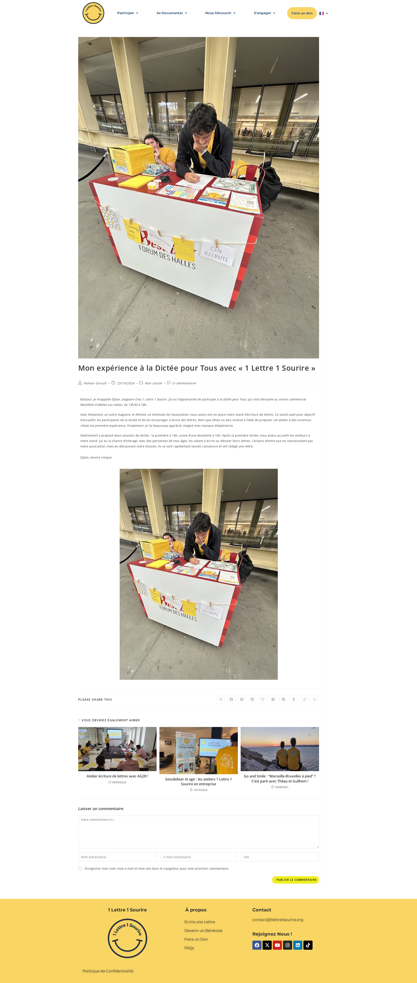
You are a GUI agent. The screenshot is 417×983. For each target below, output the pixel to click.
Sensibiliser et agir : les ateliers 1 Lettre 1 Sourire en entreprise (198, 781)
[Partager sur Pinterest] (241, 699)
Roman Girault (95, 383)
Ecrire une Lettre (199, 922)
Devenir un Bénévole (203, 930)
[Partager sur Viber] (262, 699)
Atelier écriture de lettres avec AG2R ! (117, 776)
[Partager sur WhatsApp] (314, 699)
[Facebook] (256, 945)
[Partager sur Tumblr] (294, 699)
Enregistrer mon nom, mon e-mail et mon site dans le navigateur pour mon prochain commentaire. (157, 868)
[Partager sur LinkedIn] (252, 699)
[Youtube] (277, 945)
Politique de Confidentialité (108, 971)
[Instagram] (287, 945)
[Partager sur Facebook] (231, 699)
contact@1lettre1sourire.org (277, 920)
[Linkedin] (297, 945)
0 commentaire (184, 383)
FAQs (189, 948)
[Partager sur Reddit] (283, 699)
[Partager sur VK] (273, 699)
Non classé (153, 383)
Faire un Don (196, 939)
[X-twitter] (267, 945)
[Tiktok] (308, 945)
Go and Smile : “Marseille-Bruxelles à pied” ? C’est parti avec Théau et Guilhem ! (280, 778)
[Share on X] (221, 699)
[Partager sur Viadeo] (304, 699)
